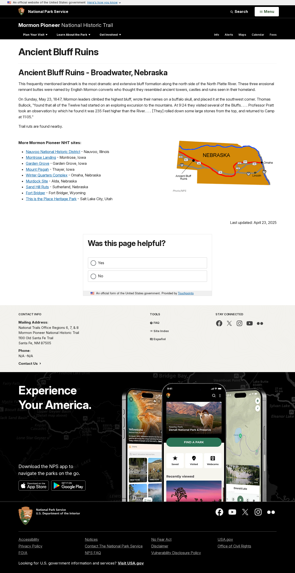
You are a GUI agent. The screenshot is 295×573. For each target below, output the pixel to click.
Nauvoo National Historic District (53, 151)
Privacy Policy (30, 546)
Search (241, 11)
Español (159, 339)
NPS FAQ (93, 552)
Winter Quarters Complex (47, 175)
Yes (101, 262)
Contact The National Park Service (114, 546)
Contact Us (28, 363)
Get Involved (109, 34)
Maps (242, 34)
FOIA (22, 552)
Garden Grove (37, 163)
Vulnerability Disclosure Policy (176, 552)
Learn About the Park (72, 34)
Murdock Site (37, 181)
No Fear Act (161, 539)
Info (216, 34)
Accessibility (28, 539)
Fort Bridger (35, 193)
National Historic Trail (65, 25)
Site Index (161, 331)
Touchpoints (186, 293)
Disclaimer (159, 546)
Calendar (258, 34)
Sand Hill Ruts (37, 187)
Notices (91, 539)
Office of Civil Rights (234, 546)
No (100, 276)
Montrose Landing (41, 157)
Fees (273, 34)
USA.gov (225, 539)
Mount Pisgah (37, 169)
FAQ (156, 322)
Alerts (229, 34)
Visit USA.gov (131, 563)
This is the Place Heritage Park (51, 199)
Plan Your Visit (33, 34)
